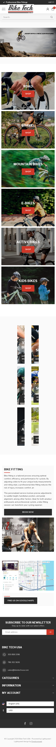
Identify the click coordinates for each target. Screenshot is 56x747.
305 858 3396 (14, 654)
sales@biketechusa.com (18, 670)
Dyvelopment (37, 741)
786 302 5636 (14, 662)
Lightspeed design (21, 741)
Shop (28, 93)
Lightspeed (46, 739)
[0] (53, 9)
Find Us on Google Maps (21, 600)
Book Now (28, 512)
